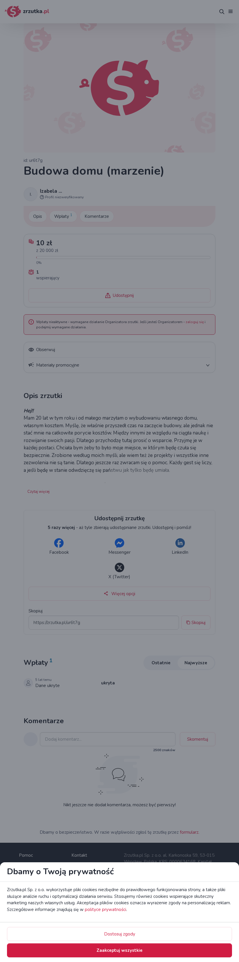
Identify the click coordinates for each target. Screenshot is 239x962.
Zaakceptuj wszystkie (119, 950)
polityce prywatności (105, 909)
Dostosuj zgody (119, 934)
